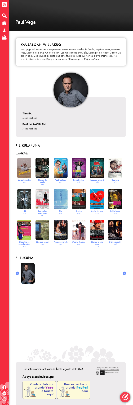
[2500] (28, 273)
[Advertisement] (71, 320)
